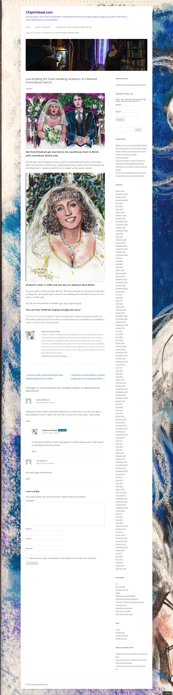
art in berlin (65, 316)
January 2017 (120, 459)
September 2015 (122, 507)
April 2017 (119, 450)
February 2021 (121, 310)
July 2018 (119, 404)
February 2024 (121, 215)
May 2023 (119, 236)
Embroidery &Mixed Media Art (127, 599)
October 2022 (121, 252)
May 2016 (119, 483)
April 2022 (119, 267)
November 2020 (122, 319)
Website (29, 548)
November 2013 (122, 541)
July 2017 (119, 440)
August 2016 (120, 474)
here (61, 303)
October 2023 (121, 227)
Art (45, 316)
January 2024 (120, 218)
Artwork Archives (122, 590)
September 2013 (122, 547)
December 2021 (121, 279)
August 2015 (120, 511)
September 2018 (122, 398)
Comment (30, 500)
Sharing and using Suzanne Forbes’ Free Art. (74, 27)
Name (29, 529)
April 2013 (119, 562)
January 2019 (120, 386)
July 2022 (119, 258)
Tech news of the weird (124, 614)
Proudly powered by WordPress (37, 684)
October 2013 (121, 544)
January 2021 (120, 313)
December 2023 (121, 221)
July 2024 (119, 203)
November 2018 (122, 392)
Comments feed (122, 635)
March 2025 (120, 191)
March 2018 (120, 416)
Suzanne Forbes (53, 322)
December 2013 (121, 538)
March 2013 (120, 565)
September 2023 (122, 230)
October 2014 (121, 529)
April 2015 (119, 523)
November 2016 (122, 465)
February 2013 (121, 568)
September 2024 (122, 200)
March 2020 (120, 343)
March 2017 (120, 453)
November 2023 (122, 224)
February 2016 (121, 492)
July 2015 (119, 514)
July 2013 (119, 553)
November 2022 (122, 249)
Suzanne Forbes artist (70, 319)
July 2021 (119, 294)
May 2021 (119, 300)
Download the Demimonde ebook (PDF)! (131, 85)
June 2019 (119, 370)
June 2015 (119, 517)
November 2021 (122, 282)
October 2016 (121, 468)
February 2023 (121, 240)
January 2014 (120, 535)
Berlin (49, 316)
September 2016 (122, 471)
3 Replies (29, 88)
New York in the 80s (123, 611)
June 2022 (119, 261)
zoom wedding (84, 319)
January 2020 (120, 349)
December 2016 (121, 462)
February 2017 (121, 456)
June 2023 (119, 233)
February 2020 (121, 346)
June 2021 (119, 297)
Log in (118, 629)
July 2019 (119, 367)
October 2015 (121, 504)
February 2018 (121, 419)
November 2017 (122, 428)
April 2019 (119, 377)
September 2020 (122, 325)
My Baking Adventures (124, 608)
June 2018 (119, 407)
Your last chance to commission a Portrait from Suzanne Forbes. (53, 33)
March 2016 (120, 489)
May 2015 (119, 520)
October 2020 (121, 322)
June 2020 (119, 334)
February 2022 (121, 273)
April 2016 (119, 486)
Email (29, 538)
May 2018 (119, 410)
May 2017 (119, 447)
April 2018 (119, 413)
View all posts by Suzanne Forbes (55, 356)
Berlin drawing (75, 316)
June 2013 (119, 556)
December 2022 (121, 246)
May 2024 (119, 206)
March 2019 (120, 380)
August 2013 (120, 550)
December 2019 (121, 352)
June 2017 (119, 444)
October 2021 (121, 285)
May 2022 (119, 264)
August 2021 (120, 291)
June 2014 (119, 532)
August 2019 (120, 364)
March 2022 (120, 270)
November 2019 (122, 355)
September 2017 (122, 434)
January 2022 (120, 276)
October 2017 (121, 431)
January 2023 (120, 243)
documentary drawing (90, 316)
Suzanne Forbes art (54, 319)
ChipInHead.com (39, 12)
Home (28, 27)
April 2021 (119, 303)
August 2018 (120, 401)
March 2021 (120, 307)
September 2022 (122, 255)
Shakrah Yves (41, 319)
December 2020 (121, 316)
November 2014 (122, 526)
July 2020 (119, 331)
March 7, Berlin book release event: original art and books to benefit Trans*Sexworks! (131, 154)
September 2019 (122, 361)
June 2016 (119, 480)
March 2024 (120, 212)
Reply (28, 421)
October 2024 (121, 197)
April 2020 (119, 340)
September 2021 (122, 288)
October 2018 (121, 395)
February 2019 (121, 383)
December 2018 (121, 389)
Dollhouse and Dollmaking (125, 596)
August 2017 (120, 437)
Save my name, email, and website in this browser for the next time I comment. (63, 558)
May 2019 (119, 373)
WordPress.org (121, 638)
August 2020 (120, 328)
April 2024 (119, 209)
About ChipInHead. (42, 27)
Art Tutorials (120, 587)
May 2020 (119, 337)
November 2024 (122, 194)
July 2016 (119, 477)
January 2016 (120, 495)
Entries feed (120, 632)
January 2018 (120, 422)
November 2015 (122, 501)
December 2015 (121, 498)
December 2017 (121, 425)
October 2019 (121, 358)
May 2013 (119, 559)
